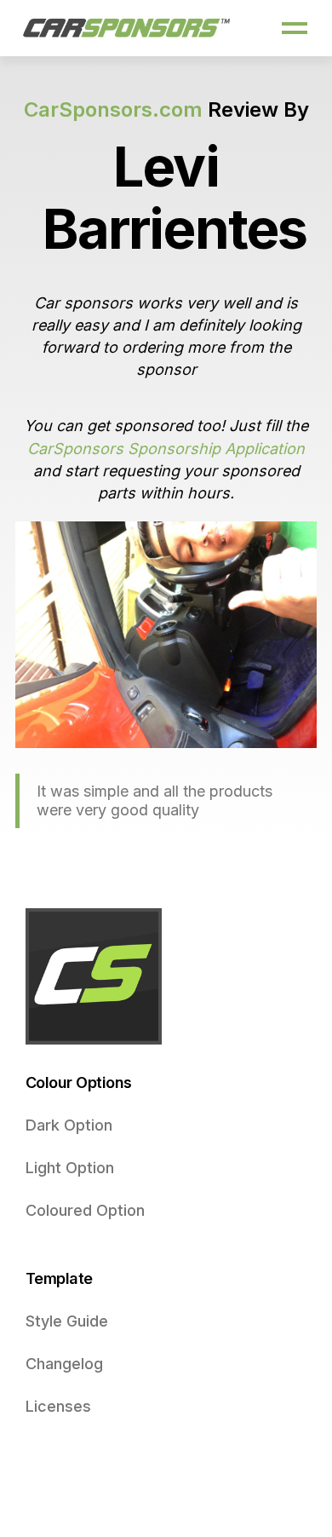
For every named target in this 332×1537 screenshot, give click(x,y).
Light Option (70, 1168)
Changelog (64, 1364)
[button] (295, 28)
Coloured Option (85, 1210)
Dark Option (69, 1125)
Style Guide (67, 1321)
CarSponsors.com (113, 109)
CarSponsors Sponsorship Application (166, 449)
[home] (126, 28)
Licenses (58, 1406)
